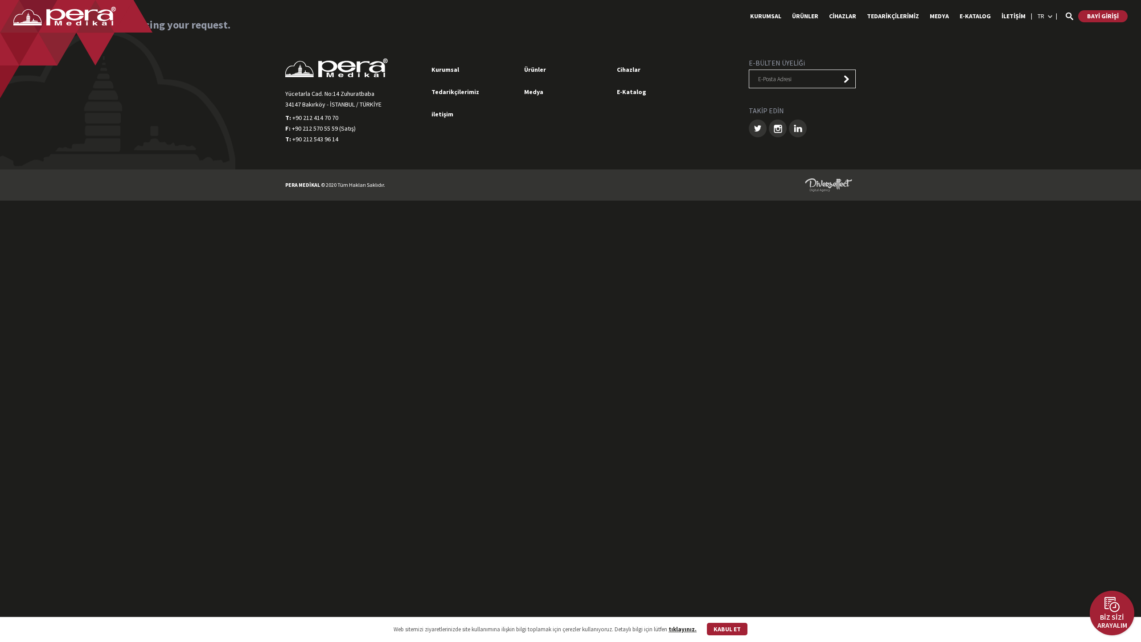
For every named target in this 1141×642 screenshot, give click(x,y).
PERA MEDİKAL (64, 16)
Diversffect (828, 185)
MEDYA (939, 16)
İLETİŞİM (1013, 16)
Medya (533, 92)
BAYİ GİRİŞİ (1103, 16)
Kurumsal (445, 70)
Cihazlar (628, 70)
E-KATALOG (975, 16)
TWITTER (758, 128)
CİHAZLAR (842, 16)
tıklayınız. (683, 629)
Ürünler (535, 70)
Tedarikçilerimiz (455, 92)
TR (1041, 16)
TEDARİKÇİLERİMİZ (893, 16)
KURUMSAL (765, 16)
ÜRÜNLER (805, 16)
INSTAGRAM (778, 128)
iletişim (442, 114)
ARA (1069, 16)
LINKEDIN (798, 128)
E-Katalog (631, 92)
